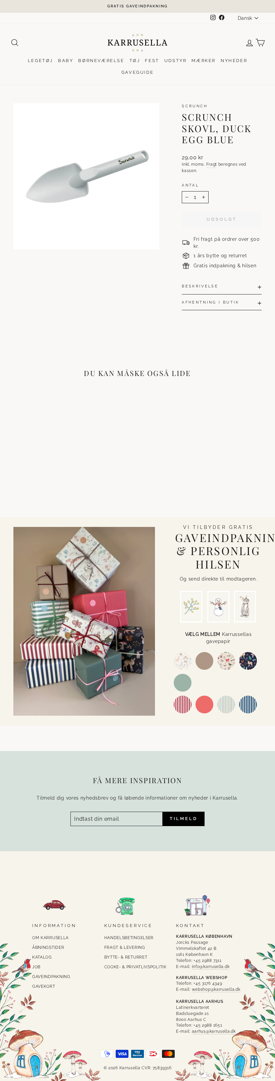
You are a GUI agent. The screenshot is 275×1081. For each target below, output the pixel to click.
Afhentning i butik (210, 302)
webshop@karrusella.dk (216, 989)
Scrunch (195, 106)
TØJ (134, 60)
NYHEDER (234, 60)
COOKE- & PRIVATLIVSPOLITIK (135, 967)
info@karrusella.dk (211, 966)
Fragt (211, 164)
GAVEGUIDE (137, 72)
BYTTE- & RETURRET (126, 957)
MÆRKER (203, 60)
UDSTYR (175, 60)
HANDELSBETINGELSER (129, 937)
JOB (36, 967)
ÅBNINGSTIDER (48, 947)
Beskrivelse (200, 286)
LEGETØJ (40, 60)
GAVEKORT (43, 986)
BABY (65, 60)
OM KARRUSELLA (50, 937)
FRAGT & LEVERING (124, 947)
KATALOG (42, 957)
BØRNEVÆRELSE (101, 60)
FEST (152, 60)
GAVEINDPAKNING (51, 976)
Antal (190, 185)
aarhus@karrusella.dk (214, 1031)
